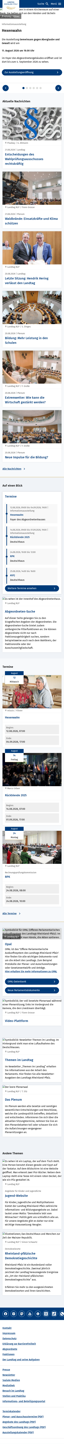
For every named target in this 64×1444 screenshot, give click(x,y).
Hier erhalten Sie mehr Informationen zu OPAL (31, 971)
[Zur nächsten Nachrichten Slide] (58, 88)
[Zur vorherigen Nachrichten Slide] (5, 88)
